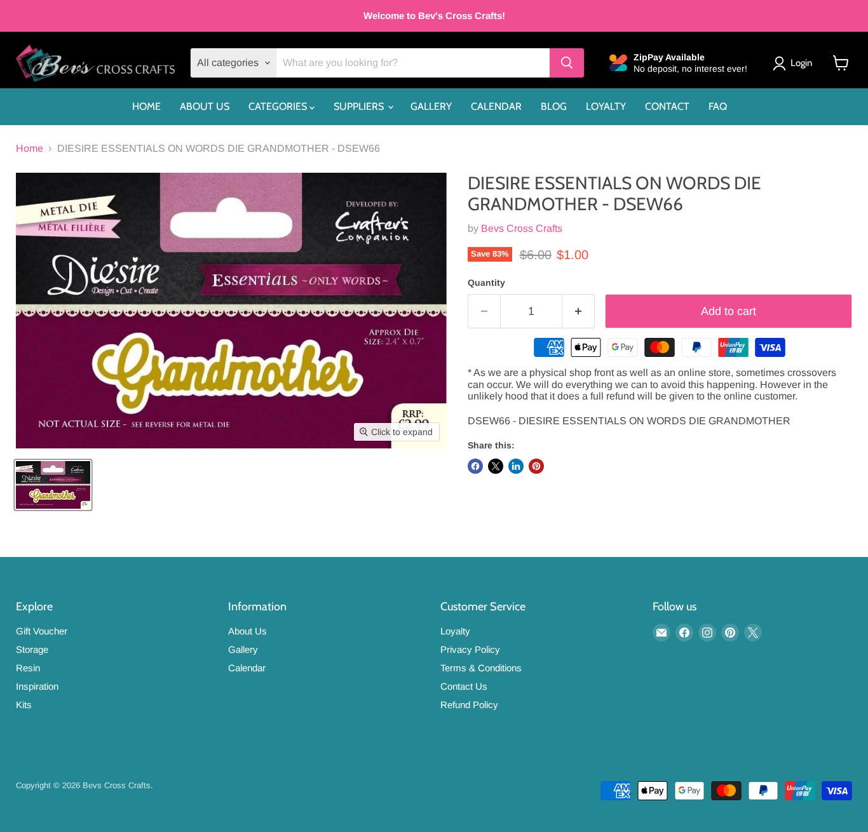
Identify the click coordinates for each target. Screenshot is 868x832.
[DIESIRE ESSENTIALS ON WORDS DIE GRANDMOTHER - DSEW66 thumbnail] (53, 485)
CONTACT (667, 106)
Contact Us (463, 686)
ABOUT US (204, 106)
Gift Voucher (41, 631)
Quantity (486, 283)
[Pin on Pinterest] (536, 466)
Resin (28, 667)
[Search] (567, 62)
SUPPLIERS (360, 106)
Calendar (247, 667)
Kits (24, 704)
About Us (247, 631)
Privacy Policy (470, 649)
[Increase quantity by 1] (578, 311)
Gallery (243, 649)
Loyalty (455, 631)
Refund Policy (469, 704)
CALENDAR (496, 106)
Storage (32, 649)
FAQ (718, 106)
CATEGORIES (278, 106)
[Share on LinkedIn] (516, 466)
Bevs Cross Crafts (521, 228)
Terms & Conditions (481, 667)
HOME (146, 106)
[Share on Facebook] (475, 466)
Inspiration (37, 686)
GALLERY (431, 106)
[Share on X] (495, 466)
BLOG (554, 106)
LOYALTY (606, 106)
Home (29, 148)
